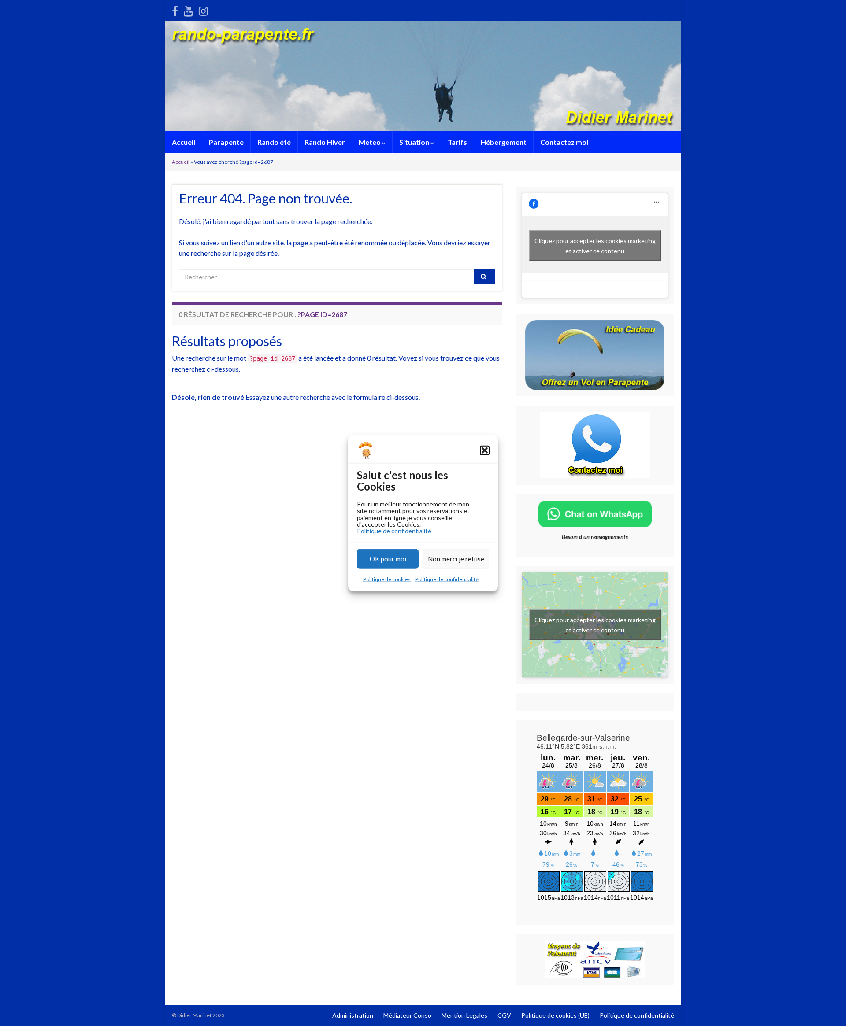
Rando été (274, 142)
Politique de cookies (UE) (555, 1015)
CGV (504, 1015)
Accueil (183, 142)
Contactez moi (564, 142)
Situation (414, 142)
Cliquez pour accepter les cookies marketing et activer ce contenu (595, 246)
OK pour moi (388, 559)
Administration (352, 1015)
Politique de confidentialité (394, 531)
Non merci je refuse (456, 559)
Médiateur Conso (407, 1015)
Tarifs (457, 142)
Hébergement (504, 142)
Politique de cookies (387, 579)
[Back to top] (826, 1006)
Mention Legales (464, 1015)
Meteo (370, 142)
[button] (484, 450)
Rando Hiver (324, 142)
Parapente (226, 142)
